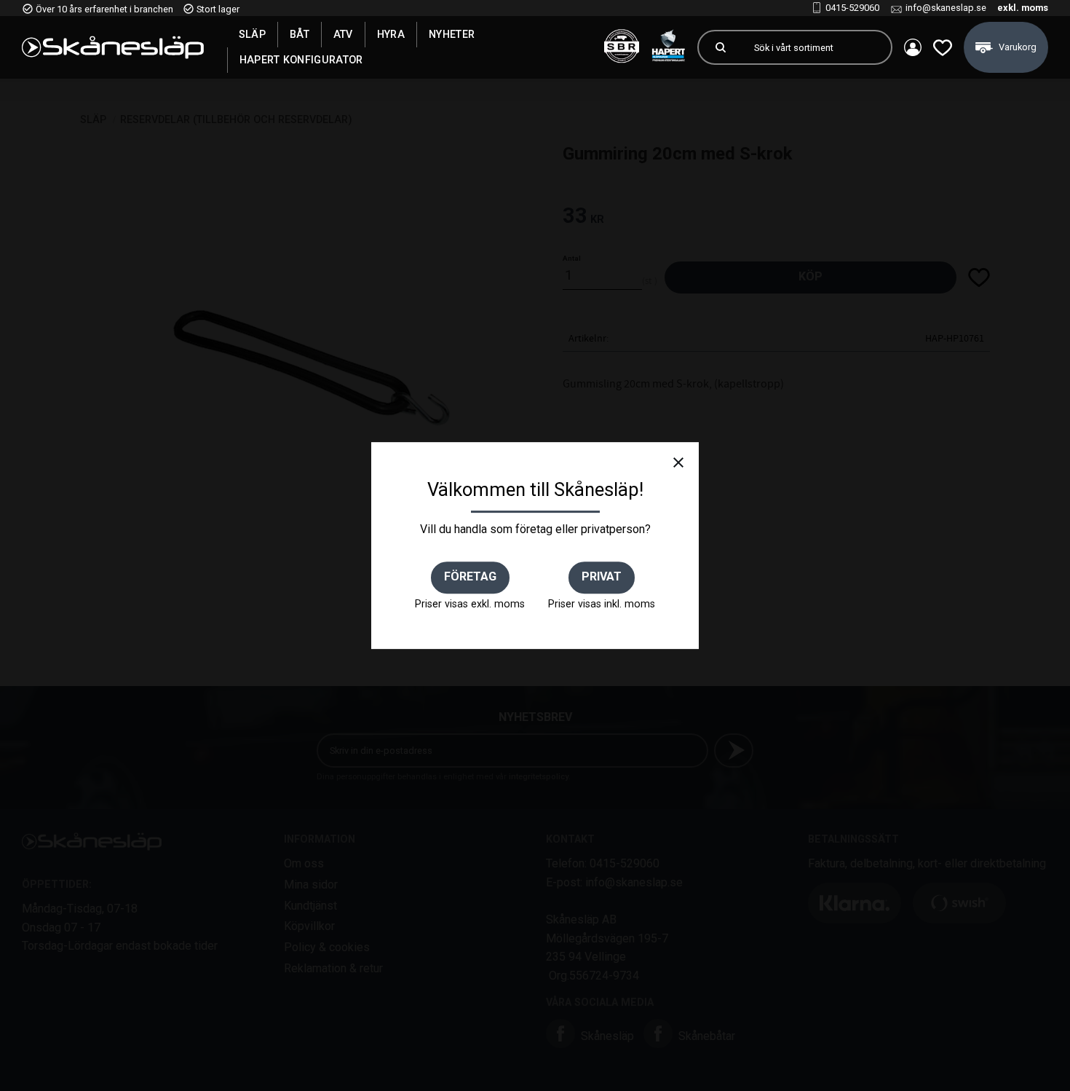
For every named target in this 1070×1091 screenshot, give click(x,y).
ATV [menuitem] (343, 34)
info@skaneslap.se (945, 7)
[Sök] (720, 47)
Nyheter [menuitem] (452, 34)
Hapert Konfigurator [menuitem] (301, 60)
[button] (943, 47)
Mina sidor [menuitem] (913, 47)
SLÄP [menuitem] (252, 34)
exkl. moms (1022, 7)
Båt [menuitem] (299, 34)
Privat (602, 576)
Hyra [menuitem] (391, 34)
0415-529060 (852, 7)
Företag (470, 576)
